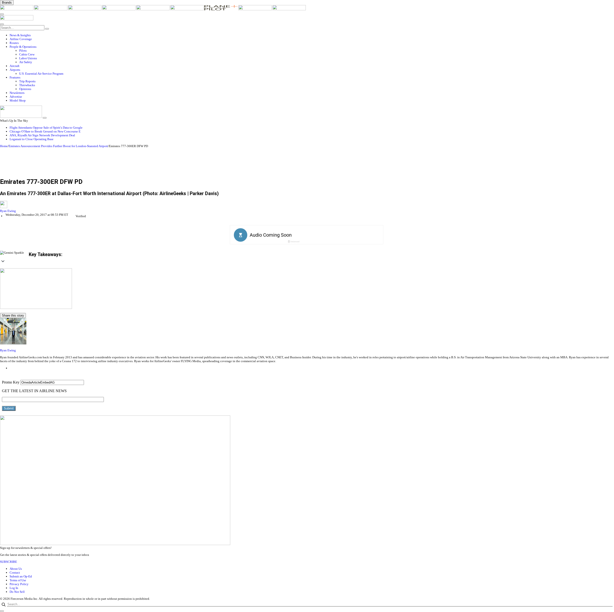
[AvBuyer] (153, 9)
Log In (14, 588)
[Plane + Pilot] (221, 9)
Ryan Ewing (8, 211)
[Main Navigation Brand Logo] (16, 19)
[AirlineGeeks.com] (17, 9)
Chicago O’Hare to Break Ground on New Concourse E (45, 131)
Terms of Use (18, 580)
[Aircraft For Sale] (119, 9)
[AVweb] (85, 9)
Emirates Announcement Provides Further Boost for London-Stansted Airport (58, 146)
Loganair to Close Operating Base (31, 139)
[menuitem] (312, 35)
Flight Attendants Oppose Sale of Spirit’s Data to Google (46, 127)
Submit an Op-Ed (21, 576)
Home (4, 146)
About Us (16, 568)
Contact (15, 572)
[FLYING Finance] (289, 9)
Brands (7, 2)
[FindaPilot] (255, 9)
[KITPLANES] (187, 9)
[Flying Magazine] (51, 9)
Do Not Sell (17, 592)
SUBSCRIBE (8, 562)
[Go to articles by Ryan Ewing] (307, 205)
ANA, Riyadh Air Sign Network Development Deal (42, 135)
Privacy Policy (19, 584)
